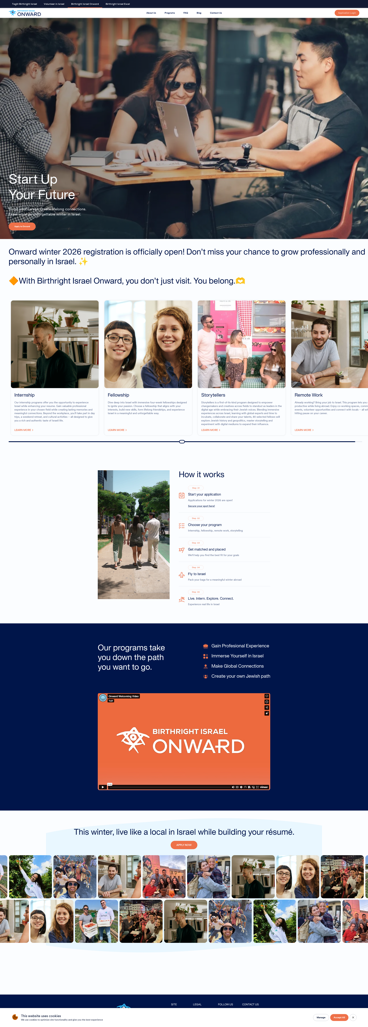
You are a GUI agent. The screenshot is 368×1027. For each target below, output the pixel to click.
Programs (170, 13)
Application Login (347, 12)
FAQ (185, 13)
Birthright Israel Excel (118, 4)
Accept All (339, 1017)
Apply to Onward (22, 226)
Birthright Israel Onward (85, 4)
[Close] (353, 1017)
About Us (151, 13)
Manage (321, 1017)
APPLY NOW (184, 844)
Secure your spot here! (201, 505)
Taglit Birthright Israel (24, 4)
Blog (199, 13)
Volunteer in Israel (54, 4)
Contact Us (216, 13)
